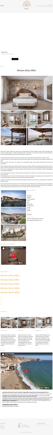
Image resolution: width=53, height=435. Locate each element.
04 (1, 302)
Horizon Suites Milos (10, 275)
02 (1, 298)
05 (1, 304)
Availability (2, 426)
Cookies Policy (3, 428)
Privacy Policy (3, 427)
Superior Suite (38, 330)
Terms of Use (2, 426)
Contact (2, 425)
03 (1, 300)
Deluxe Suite (20, 330)
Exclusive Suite (4, 330)
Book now (15, 59)
